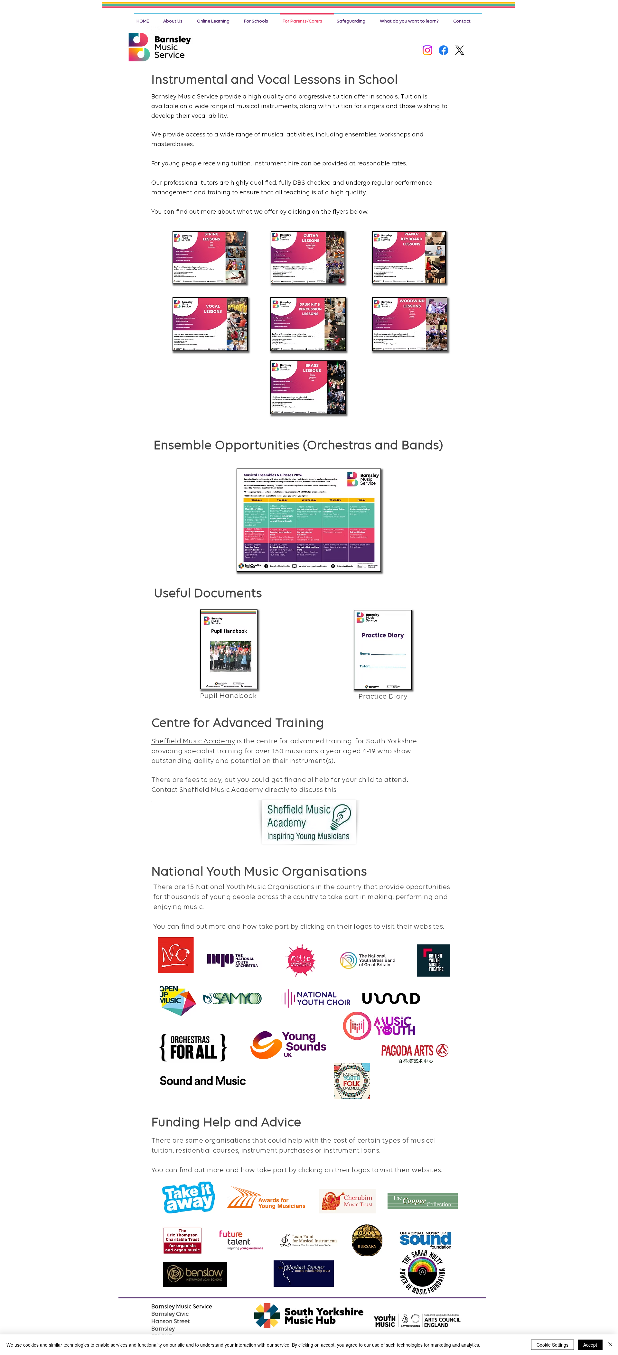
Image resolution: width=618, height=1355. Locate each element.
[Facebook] (443, 50)
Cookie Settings (552, 1344)
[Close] (610, 1345)
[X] (459, 50)
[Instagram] (427, 50)
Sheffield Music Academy (193, 741)
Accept (590, 1344)
